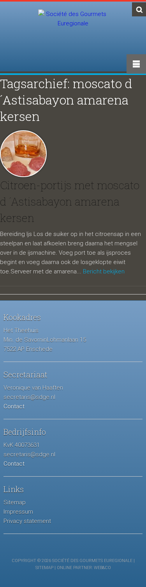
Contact (14, 406)
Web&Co (102, 567)
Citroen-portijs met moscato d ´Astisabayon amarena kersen (69, 201)
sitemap (44, 567)
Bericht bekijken (104, 271)
